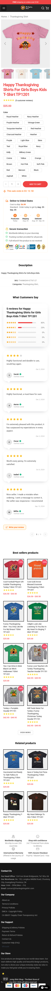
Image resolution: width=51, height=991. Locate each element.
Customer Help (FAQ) (11, 943)
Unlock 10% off (5, 979)
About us (6, 900)
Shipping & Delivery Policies (13, 928)
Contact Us (6, 939)
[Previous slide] (5, 43)
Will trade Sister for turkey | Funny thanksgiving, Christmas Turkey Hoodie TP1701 (35, 713)
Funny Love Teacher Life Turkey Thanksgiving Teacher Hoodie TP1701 (37, 668)
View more (25, 732)
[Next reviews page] (45, 534)
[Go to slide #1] (7, 74)
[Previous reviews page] (32, 534)
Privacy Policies (8, 908)
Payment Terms (8, 931)
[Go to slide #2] (21, 74)
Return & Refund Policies (12, 935)
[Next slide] (46, 43)
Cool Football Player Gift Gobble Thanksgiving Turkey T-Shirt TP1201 (13, 584)
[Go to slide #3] (35, 74)
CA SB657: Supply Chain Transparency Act (19, 915)
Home (4, 16)
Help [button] (46, 988)
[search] (42, 8)
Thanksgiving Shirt (19, 16)
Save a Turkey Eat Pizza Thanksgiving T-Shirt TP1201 (37, 775)
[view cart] (47, 8)
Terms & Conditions (10, 904)
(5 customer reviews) (24, 100)
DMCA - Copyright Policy (12, 911)
